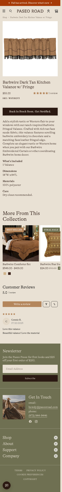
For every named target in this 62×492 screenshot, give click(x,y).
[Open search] (10, 11)
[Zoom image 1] (30, 48)
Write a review (22, 304)
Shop (5, 17)
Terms (18, 470)
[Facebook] (30, 421)
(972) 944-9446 (38, 415)
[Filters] (46, 304)
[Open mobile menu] (4, 11)
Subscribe (30, 378)
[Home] (30, 11)
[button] (45, 93)
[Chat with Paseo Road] (7, 485)
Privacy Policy (36, 470)
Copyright (30, 479)
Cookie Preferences (30, 474)
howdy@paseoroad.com (43, 407)
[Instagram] (36, 421)
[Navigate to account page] (48, 11)
